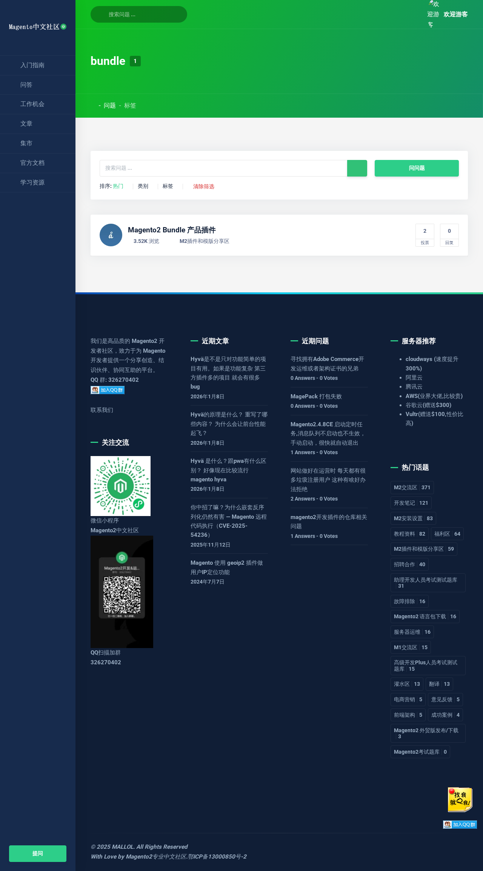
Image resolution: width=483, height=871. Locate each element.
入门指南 (32, 65)
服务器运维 (412, 632)
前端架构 (408, 715)
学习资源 (32, 182)
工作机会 (32, 104)
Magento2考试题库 (420, 752)
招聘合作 (409, 564)
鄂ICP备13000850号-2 (217, 856)
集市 (26, 143)
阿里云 (414, 377)
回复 (449, 236)
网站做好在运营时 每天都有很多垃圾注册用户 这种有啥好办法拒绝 (328, 480)
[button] (413, 14)
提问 (37, 853)
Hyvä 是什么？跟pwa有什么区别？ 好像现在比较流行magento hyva (228, 470)
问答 (26, 84)
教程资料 (409, 534)
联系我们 (102, 410)
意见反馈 (445, 699)
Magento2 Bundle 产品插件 (172, 230)
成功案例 (445, 715)
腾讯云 (414, 386)
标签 (168, 186)
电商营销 (408, 699)
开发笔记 (411, 503)
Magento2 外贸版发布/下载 (426, 733)
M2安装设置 (413, 518)
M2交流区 (412, 487)
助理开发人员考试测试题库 (425, 583)
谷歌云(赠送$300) (428, 405)
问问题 (417, 168)
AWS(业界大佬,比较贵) (434, 396)
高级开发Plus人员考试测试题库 (425, 665)
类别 (143, 186)
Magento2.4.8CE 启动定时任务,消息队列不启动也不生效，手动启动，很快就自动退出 (328, 433)
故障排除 (409, 601)
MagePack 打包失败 (316, 396)
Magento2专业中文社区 (156, 856)
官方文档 (32, 162)
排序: (111, 186)
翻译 (439, 684)
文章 (26, 123)
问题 (110, 105)
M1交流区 (411, 647)
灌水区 (407, 684)
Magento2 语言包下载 (425, 616)
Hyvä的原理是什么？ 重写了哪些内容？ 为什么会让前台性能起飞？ (229, 423)
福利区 (447, 534)
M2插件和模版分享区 (204, 241)
